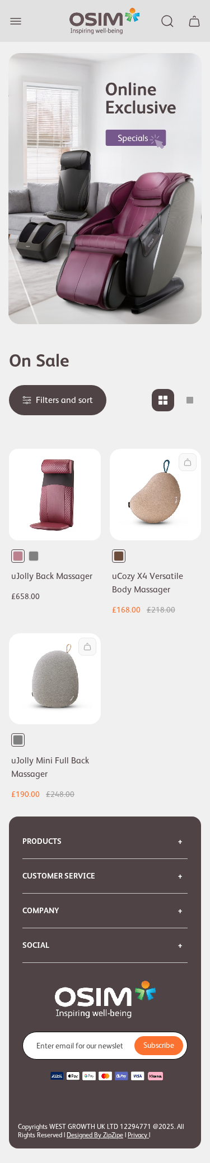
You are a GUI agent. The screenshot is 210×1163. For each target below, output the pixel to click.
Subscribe (158, 1045)
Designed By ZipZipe (95, 1135)
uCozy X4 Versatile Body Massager (147, 583)
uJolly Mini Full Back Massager (50, 767)
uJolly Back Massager (51, 576)
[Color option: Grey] (33, 556)
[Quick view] (188, 462)
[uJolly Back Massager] (55, 494)
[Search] (167, 21)
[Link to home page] (105, 1000)
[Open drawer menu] (16, 21)
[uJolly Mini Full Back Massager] (55, 679)
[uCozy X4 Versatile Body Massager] (156, 494)
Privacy (138, 1135)
